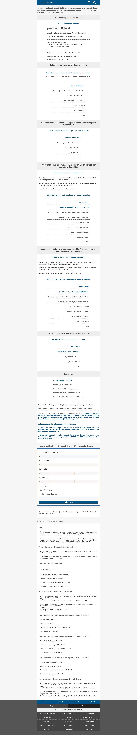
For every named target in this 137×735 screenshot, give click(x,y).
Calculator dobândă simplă (89, 717)
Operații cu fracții (89, 721)
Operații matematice (89, 725)
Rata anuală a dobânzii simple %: (51, 452)
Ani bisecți (47, 721)
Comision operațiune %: (48, 494)
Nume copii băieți (68, 729)
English (52, 706)
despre (45, 702)
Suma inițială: (44, 461)
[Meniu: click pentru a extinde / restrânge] (90, 2)
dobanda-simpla (46, 2)
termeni (76, 702)
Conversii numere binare (47, 725)
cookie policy (92, 702)
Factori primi (68, 721)
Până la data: (44, 477)
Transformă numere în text (47, 713)
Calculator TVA (47, 717)
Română (84, 706)
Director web (89, 729)
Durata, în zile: (44, 486)
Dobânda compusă (68, 717)
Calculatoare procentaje (68, 713)
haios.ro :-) (47, 729)
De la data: (43, 469)
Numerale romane (68, 725)
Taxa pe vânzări (89, 713)
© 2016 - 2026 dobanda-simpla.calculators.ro (68, 709)
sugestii (60, 702)
